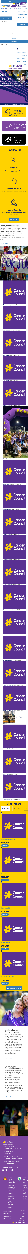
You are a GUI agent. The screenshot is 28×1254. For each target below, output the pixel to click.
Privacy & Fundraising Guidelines (8, 1212)
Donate (6, 15)
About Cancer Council (14, 1158)
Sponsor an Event (12, 1161)
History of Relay (12, 1156)
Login (5, 21)
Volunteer (9, 1151)
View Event (5, 845)
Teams (17, 808)
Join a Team (9, 1146)
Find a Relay (6, 18)
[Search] (12, 33)
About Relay (6, 5)
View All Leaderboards (14, 988)
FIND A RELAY (14, 219)
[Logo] (19, 5)
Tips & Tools (5, 11)
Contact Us (9, 1163)
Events (5, 808)
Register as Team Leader (14, 1148)
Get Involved (6, 8)
